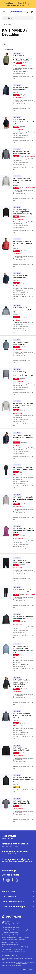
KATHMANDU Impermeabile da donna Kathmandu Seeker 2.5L (23, 499)
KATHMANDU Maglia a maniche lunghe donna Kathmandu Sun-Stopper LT (23, 374)
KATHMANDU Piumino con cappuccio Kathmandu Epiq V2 (23, 243)
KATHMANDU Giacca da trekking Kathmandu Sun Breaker (22, 180)
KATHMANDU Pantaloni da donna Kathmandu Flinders (23, 468)
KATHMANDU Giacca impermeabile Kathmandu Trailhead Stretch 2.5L (22, 58)
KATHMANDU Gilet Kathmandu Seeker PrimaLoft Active (24, 122)
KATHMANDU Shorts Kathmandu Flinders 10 (21, 561)
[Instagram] (16, 880)
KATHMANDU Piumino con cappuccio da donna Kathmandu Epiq (22, 682)
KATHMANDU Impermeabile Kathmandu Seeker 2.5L (23, 617)
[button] (34, 69)
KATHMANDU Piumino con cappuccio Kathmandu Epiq (23, 436)
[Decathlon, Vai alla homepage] (16, 11)
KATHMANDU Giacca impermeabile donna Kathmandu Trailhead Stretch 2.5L (24, 649)
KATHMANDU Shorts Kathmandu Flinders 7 (21, 749)
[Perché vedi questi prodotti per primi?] (3, 49)
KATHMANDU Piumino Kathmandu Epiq (21, 343)
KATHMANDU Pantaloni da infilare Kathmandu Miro (22, 591)
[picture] (6, 59)
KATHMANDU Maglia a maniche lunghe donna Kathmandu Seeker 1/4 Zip (22, 212)
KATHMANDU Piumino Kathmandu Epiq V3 (21, 277)
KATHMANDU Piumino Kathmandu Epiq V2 (21, 88)
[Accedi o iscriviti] (26, 11)
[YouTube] (12, 880)
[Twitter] (8, 880)
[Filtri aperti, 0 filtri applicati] (5, 44)
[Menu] (4, 11)
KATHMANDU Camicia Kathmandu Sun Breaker (22, 152)
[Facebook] (3, 880)
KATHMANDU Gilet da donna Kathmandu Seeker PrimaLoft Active (24, 531)
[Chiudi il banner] (32, 4)
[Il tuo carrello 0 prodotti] (31, 11)
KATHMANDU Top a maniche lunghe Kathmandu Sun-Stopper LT (23, 405)
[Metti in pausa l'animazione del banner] (29, 4)
